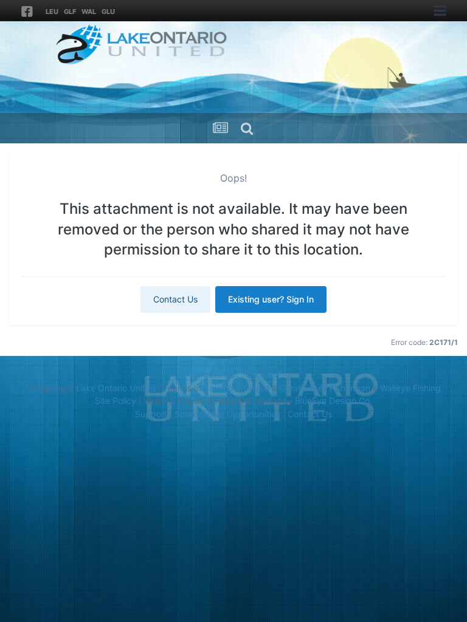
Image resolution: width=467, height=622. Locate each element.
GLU (108, 11)
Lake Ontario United (116, 388)
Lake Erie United (236, 388)
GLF (70, 11)
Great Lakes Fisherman (324, 388)
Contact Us (175, 299)
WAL (88, 11)
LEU (52, 11)
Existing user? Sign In (271, 299)
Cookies (261, 374)
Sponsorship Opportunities (227, 414)
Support (151, 414)
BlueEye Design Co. (333, 400)
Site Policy (115, 400)
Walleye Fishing (410, 388)
